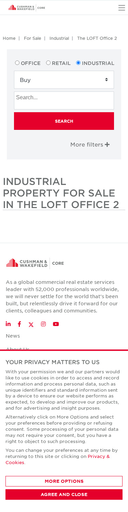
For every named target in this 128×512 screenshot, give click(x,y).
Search (64, 121)
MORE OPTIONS (64, 481)
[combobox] (64, 100)
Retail (61, 63)
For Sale (32, 38)
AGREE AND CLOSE (64, 494)
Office (31, 63)
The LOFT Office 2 (97, 38)
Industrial (59, 38)
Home (9, 38)
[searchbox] (65, 96)
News (13, 335)
